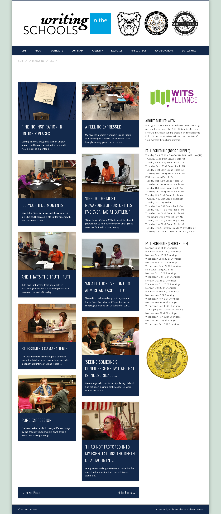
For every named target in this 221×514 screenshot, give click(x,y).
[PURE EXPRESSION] (47, 394)
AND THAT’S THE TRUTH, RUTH (46, 277)
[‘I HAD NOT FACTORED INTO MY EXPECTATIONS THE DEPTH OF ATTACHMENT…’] (110, 421)
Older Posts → (127, 493)
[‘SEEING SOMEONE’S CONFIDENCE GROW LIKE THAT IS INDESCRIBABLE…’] (110, 336)
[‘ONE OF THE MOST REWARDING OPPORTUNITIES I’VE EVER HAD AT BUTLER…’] (110, 173)
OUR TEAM (77, 50)
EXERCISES (116, 50)
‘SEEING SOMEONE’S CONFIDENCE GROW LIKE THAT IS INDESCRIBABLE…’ (109, 368)
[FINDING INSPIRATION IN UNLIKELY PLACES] (47, 101)
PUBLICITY (97, 50)
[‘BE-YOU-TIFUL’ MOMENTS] (47, 179)
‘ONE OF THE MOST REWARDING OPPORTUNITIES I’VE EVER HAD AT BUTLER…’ (108, 205)
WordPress (197, 509)
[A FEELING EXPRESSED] (110, 101)
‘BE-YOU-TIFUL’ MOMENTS (42, 205)
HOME (23, 50)
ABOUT (39, 50)
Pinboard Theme (177, 509)
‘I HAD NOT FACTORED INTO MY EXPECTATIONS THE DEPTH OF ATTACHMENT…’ (110, 453)
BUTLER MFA (189, 50)
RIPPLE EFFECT (138, 50)
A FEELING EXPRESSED (103, 127)
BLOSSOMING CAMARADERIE (44, 348)
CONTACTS (57, 50)
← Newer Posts (31, 493)
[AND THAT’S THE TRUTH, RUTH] (47, 251)
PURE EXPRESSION (37, 420)
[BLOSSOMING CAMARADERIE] (47, 323)
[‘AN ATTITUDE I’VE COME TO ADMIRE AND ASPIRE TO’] (110, 258)
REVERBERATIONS (164, 50)
